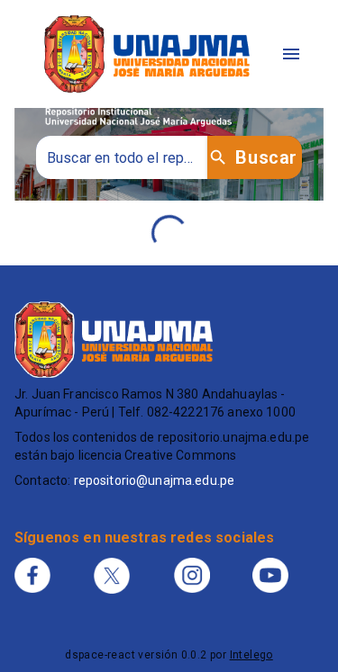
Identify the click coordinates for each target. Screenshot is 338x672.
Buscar (266, 157)
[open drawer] (291, 54)
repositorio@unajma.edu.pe (154, 480)
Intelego (251, 655)
